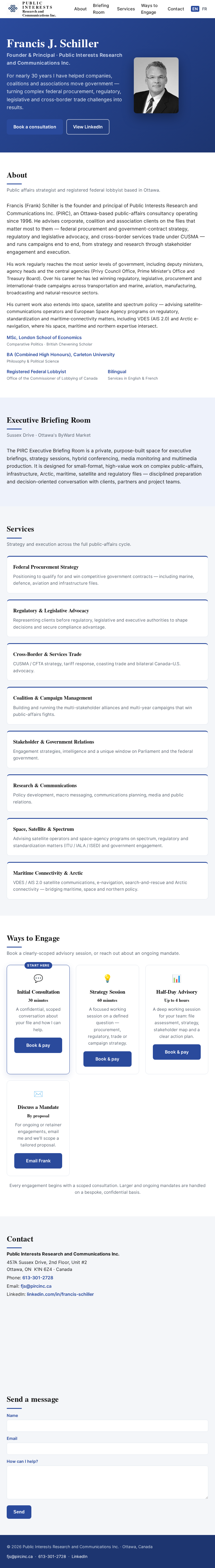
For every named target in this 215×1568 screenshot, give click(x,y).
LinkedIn (79, 1556)
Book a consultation (34, 127)
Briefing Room (101, 9)
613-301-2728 (37, 1277)
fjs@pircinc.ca (36, 1286)
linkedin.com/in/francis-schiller (60, 1294)
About (80, 8)
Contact (176, 8)
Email (12, 1438)
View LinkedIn (88, 127)
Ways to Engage (149, 9)
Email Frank (38, 1160)
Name (12, 1415)
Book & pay (38, 1045)
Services (126, 8)
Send (19, 1512)
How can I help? (22, 1461)
